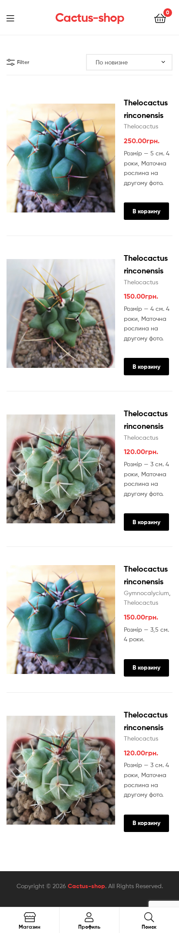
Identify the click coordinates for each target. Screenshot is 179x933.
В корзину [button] (146, 211)
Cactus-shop (89, 17)
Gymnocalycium (146, 592)
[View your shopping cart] (160, 17)
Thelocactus (141, 126)
